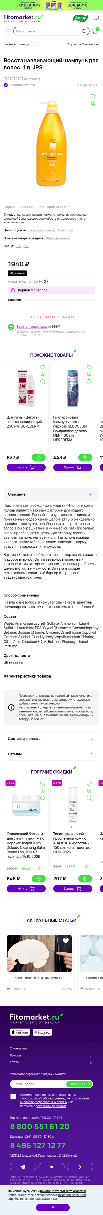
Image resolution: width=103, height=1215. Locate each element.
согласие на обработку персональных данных (55, 1100)
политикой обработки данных (43, 1098)
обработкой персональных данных (32, 1199)
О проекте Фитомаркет (83, 44)
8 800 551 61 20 (40, 1126)
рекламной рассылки (51, 1106)
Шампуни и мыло (58, 238)
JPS (18, 246)
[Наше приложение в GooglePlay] (42, 1032)
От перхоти (65, 230)
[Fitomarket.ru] (24, 18)
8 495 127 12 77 (38, 1145)
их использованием (72, 1195)
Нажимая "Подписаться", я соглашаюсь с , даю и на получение (55, 1100)
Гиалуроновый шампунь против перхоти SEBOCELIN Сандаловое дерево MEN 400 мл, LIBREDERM (70, 428)
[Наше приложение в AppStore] (20, 1032)
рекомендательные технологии (63, 1191)
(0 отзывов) (32, 79)
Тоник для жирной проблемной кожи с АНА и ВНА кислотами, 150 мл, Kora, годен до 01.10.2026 (71, 842)
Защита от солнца (41, 230)
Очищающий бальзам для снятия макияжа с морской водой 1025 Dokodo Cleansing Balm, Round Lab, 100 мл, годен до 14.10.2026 (26, 845)
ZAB (26, 246)
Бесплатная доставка (32, 326)
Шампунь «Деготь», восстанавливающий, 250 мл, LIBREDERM (25, 422)
